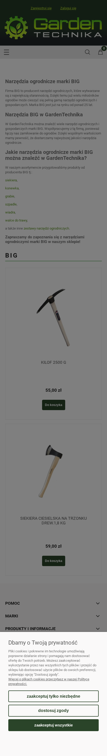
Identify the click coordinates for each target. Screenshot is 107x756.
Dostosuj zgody (53, 710)
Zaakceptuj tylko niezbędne (53, 696)
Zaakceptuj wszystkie (53, 725)
